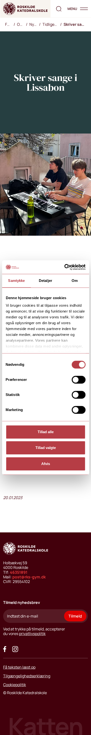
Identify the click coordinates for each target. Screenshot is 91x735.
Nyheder (34, 24)
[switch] (78, 380)
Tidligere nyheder (51, 24)
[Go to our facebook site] (4, 649)
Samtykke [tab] (16, 280)
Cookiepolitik (14, 684)
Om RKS (21, 24)
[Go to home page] (25, 9)
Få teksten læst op (19, 667)
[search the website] (59, 9)
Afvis (45, 464)
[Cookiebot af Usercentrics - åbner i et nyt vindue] (64, 267)
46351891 (18, 572)
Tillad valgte (45, 448)
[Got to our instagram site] (15, 649)
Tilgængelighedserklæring (26, 676)
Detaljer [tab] (45, 280)
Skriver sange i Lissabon (76, 24)
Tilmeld (75, 616)
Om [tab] (75, 280)
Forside (9, 24)
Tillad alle (46, 432)
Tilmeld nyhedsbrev (21, 602)
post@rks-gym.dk (29, 577)
